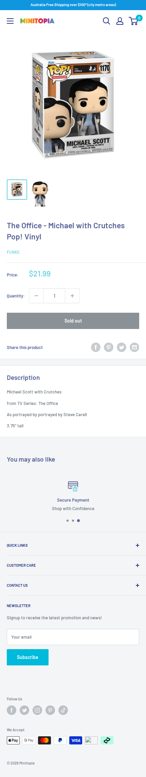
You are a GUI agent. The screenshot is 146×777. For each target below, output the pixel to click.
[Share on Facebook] (96, 347)
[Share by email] (134, 347)
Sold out (73, 321)
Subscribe (27, 657)
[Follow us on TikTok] (63, 710)
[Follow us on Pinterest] (50, 710)
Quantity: (16, 295)
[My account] (119, 21)
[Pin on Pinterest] (108, 347)
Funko (13, 252)
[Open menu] (10, 21)
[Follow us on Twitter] (24, 710)
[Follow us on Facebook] (11, 710)
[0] (133, 21)
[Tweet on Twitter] (121, 347)
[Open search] (106, 21)
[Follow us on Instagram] (37, 710)
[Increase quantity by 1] (72, 296)
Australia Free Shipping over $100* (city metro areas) (73, 4)
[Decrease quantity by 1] (36, 296)
